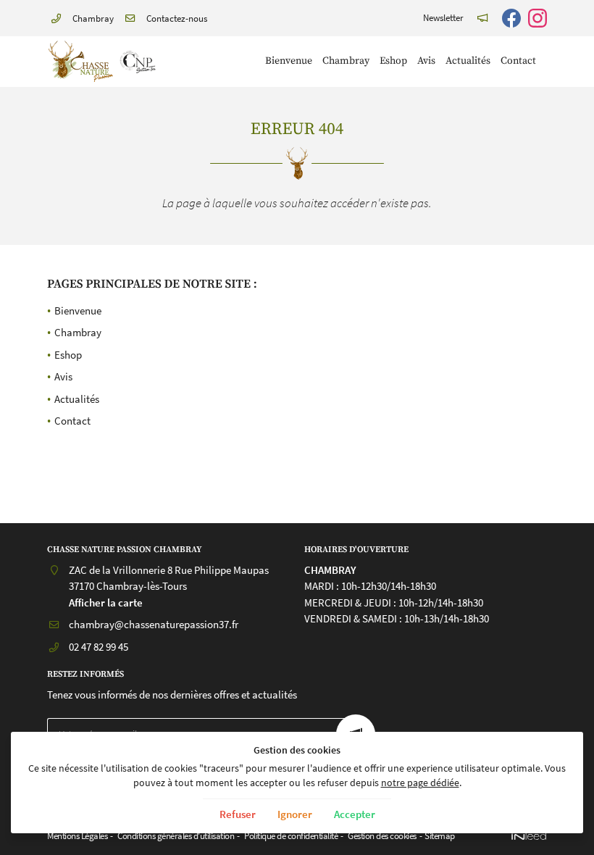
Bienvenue (288, 61)
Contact (518, 61)
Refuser (237, 814)
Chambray (345, 61)
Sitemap (439, 835)
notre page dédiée (420, 783)
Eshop (393, 61)
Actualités (468, 61)
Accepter (354, 814)
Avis (426, 61)
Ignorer (294, 814)
